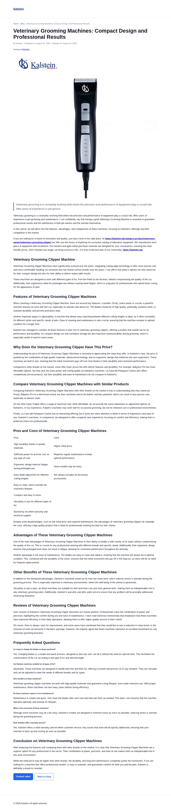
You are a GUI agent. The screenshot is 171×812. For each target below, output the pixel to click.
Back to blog (44, 776)
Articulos (26, 49)
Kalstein (18, 8)
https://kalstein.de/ (133, 250)
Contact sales (23, 776)
